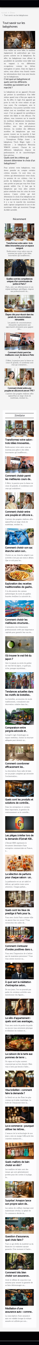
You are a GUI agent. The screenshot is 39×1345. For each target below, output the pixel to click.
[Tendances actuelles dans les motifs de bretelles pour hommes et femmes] (19, 680)
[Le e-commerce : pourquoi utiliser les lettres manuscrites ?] (19, 1114)
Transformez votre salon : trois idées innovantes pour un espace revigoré (19, 246)
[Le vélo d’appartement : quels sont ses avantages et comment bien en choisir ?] (19, 1006)
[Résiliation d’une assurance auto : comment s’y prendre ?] (19, 1297)
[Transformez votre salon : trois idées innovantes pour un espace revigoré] (19, 232)
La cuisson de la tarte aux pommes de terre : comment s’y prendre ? (18, 1057)
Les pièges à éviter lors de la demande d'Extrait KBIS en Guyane (19, 838)
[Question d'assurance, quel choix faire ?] (19, 1225)
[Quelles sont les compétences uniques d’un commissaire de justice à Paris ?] (19, 267)
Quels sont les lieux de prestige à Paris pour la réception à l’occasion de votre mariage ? (18, 915)
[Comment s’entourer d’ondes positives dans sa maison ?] (19, 934)
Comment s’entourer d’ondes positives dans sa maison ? (19, 949)
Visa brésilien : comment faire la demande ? (18, 1092)
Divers (12, 12)
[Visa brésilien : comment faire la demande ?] (19, 1078)
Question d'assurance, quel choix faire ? (17, 1238)
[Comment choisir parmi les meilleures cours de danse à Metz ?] (19, 341)
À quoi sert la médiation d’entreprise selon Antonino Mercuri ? (18, 985)
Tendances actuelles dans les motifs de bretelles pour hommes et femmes (19, 695)
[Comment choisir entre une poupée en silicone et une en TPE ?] (19, 377)
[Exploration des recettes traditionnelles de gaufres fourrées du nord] (19, 572)
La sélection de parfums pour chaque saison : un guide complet (18, 877)
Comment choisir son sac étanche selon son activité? (19, 551)
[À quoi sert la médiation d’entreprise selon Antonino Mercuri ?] (19, 970)
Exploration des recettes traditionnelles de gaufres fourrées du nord (19, 587)
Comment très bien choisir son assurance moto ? (16, 1275)
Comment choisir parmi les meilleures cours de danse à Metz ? (19, 355)
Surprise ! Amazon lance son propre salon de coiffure (18, 1204)
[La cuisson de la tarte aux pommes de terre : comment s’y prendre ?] (19, 1042)
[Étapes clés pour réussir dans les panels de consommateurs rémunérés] (19, 303)
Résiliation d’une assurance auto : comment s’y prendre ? (19, 1311)
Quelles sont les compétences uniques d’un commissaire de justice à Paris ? (19, 281)
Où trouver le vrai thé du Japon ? (18, 657)
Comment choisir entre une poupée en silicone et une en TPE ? (19, 389)
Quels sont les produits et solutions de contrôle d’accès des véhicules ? (19, 803)
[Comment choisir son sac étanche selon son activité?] (19, 536)
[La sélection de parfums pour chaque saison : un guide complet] (19, 862)
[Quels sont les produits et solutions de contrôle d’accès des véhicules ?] (19, 788)
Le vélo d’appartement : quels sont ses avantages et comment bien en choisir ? (18, 1023)
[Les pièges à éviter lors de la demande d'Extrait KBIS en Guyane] (19, 824)
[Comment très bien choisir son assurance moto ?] (19, 1261)
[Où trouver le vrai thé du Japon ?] (19, 644)
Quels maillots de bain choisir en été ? (17, 1163)
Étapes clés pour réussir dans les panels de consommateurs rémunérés (19, 317)
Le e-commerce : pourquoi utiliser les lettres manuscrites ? (19, 1129)
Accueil (4, 12)
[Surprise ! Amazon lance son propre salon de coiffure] (19, 1189)
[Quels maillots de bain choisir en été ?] (19, 1150)
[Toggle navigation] (3, 4)
